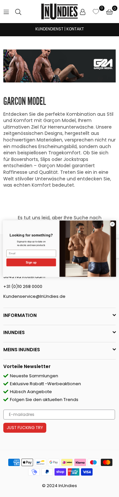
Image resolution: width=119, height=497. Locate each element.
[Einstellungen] (83, 11)
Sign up (31, 262)
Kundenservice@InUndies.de (34, 296)
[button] (109, 11)
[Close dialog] (112, 223)
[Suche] (18, 11)
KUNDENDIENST (49, 29)
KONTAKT (75, 29)
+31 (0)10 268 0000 (22, 286)
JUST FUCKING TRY (25, 427)
